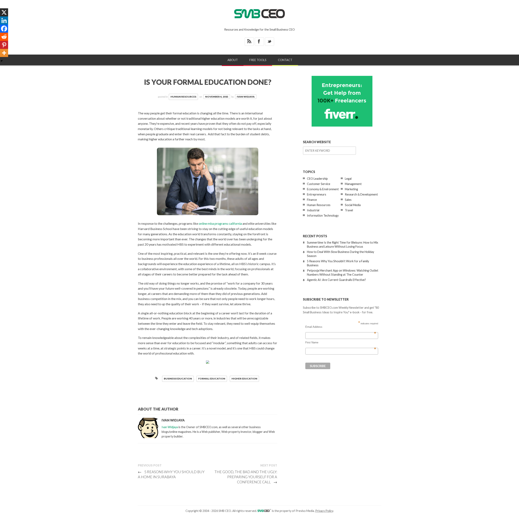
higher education (244, 378)
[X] (4, 12)
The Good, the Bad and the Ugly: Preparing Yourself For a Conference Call (245, 477)
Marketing (351, 189)
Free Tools (257, 60)
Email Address (340, 327)
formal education (211, 378)
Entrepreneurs (316, 194)
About (232, 60)
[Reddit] (4, 37)
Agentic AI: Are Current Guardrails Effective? (336, 280)
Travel (349, 210)
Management (353, 184)
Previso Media (305, 511)
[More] (4, 53)
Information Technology (323, 215)
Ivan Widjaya (246, 96)
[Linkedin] (4, 20)
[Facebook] (4, 29)
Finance (312, 199)
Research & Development (361, 194)
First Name (340, 342)
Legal (348, 178)
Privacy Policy (324, 511)
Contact (285, 60)
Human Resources (183, 96)
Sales (348, 199)
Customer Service (318, 184)
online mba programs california (220, 223)
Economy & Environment (323, 189)
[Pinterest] (4, 45)
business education (178, 378)
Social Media (353, 205)
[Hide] (1, 60)
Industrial (313, 210)
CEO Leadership (317, 178)
